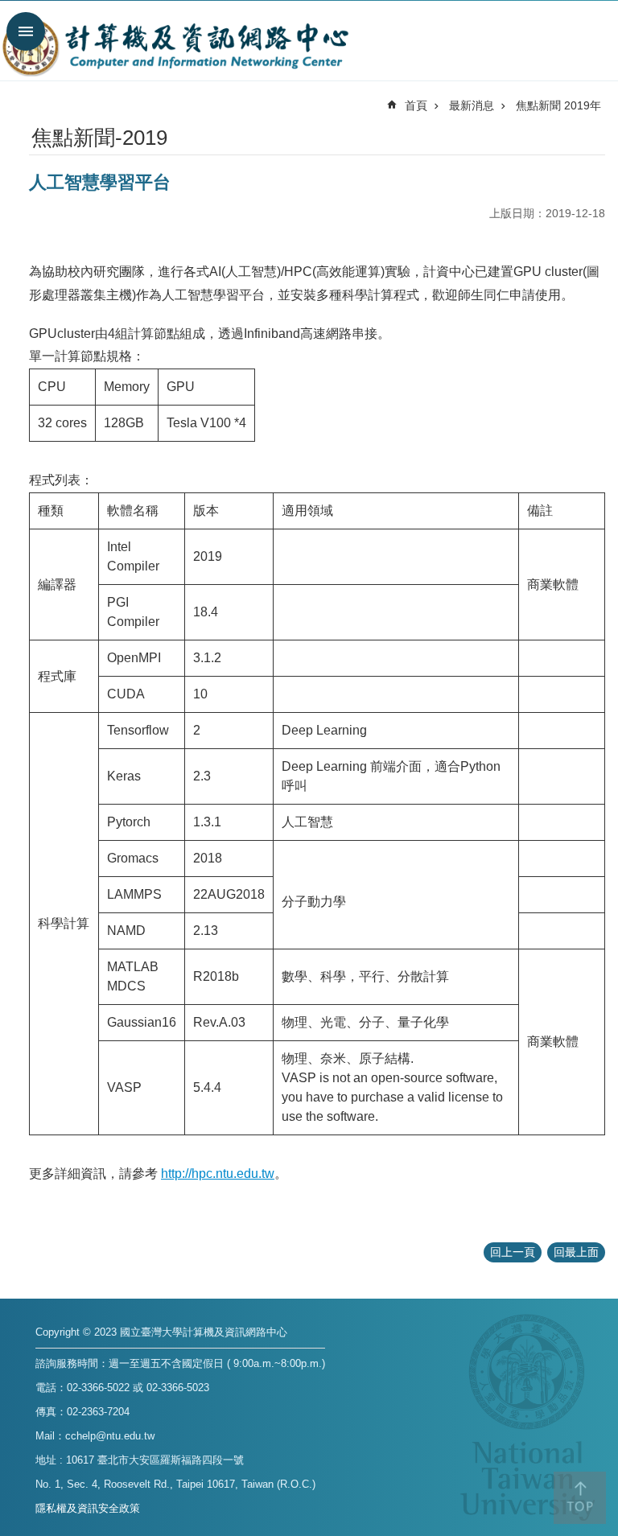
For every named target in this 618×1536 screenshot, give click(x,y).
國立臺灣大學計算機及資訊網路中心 (175, 46)
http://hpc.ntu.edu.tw (217, 1173)
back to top (580, 1498)
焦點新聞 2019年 (558, 105)
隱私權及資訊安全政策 (87, 1508)
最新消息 (471, 105)
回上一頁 (512, 1252)
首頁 (416, 105)
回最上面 (576, 1252)
